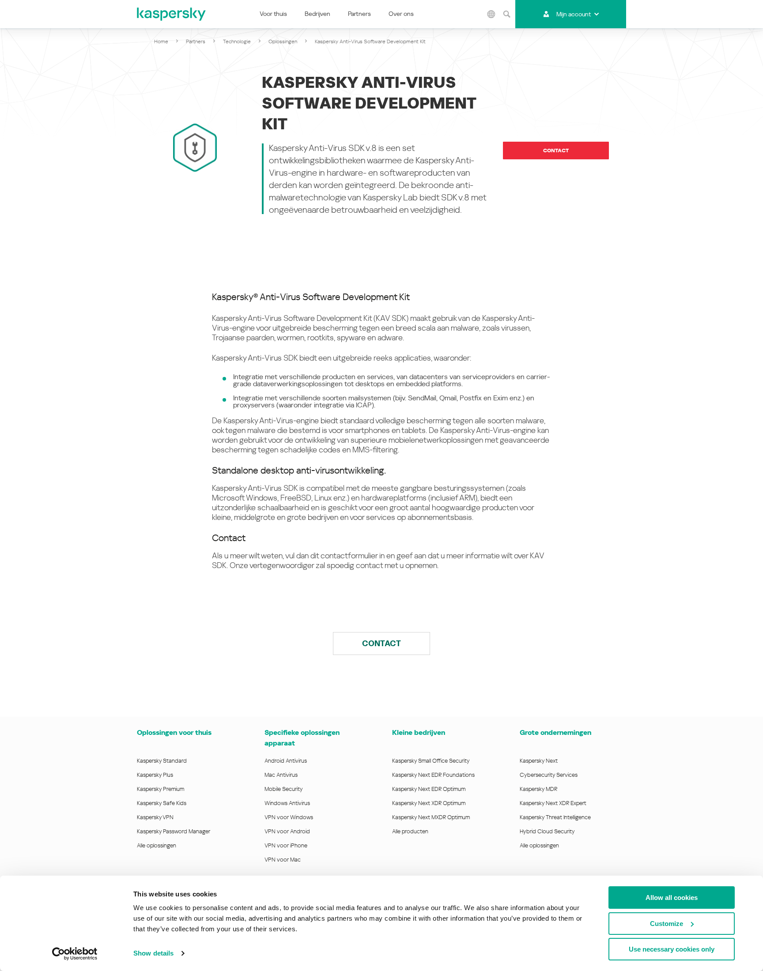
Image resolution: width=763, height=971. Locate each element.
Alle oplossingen (156, 845)
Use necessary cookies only (671, 949)
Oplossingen (282, 41)
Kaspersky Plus (155, 775)
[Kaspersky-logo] (172, 14)
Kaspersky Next (539, 760)
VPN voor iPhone (285, 845)
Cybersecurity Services (549, 775)
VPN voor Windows (288, 817)
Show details (153, 953)
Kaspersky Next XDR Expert (553, 803)
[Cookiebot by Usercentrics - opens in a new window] (74, 953)
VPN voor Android (287, 831)
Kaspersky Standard (162, 760)
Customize (666, 923)
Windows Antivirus (287, 803)
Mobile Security (283, 789)
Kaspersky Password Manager (173, 831)
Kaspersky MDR (538, 789)
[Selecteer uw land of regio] (491, 14)
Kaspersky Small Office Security (431, 760)
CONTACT (381, 643)
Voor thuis (273, 13)
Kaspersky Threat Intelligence (555, 817)
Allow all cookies (672, 897)
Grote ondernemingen (555, 732)
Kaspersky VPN (155, 817)
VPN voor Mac (282, 859)
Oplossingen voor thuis (174, 732)
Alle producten (410, 831)
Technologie (237, 41)
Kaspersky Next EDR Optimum (428, 789)
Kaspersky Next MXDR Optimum (431, 817)
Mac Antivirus (281, 775)
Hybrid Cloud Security (547, 831)
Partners (359, 13)
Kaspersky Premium (160, 789)
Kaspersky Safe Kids (161, 803)
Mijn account (573, 14)
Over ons (401, 13)
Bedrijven (317, 13)
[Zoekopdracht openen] (506, 14)
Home (161, 41)
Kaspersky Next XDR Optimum (428, 803)
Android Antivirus (285, 760)
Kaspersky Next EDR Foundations (433, 775)
